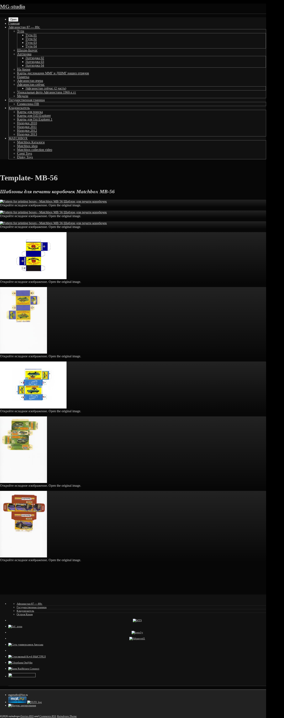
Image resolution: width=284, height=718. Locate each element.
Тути (20, 31)
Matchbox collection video (34, 149)
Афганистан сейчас (31, 84)
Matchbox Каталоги (31, 142)
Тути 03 (31, 42)
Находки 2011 (27, 127)
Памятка (23, 77)
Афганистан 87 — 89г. (24, 27)
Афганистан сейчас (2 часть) (46, 88)
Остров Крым (25, 614)
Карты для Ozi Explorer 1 (34, 119)
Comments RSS (47, 716)
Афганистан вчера (30, 80)
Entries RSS (27, 716)
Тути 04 (31, 46)
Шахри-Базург (27, 50)
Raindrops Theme (67, 716)
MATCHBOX (18, 138)
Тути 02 (31, 39)
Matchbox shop (27, 146)
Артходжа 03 (35, 61)
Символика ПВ (28, 104)
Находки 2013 (27, 134)
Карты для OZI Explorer (34, 115)
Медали (22, 96)
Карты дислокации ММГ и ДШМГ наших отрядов (53, 73)
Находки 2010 (27, 123)
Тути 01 (31, 35)
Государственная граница (27, 100)
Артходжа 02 (35, 58)
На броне (23, 69)
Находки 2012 (27, 130)
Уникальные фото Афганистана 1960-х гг (46, 92)
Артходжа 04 (35, 65)
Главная (14, 23)
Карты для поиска (30, 112)
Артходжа (24, 54)
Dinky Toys (25, 157)
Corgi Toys (24, 153)
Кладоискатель (19, 108)
